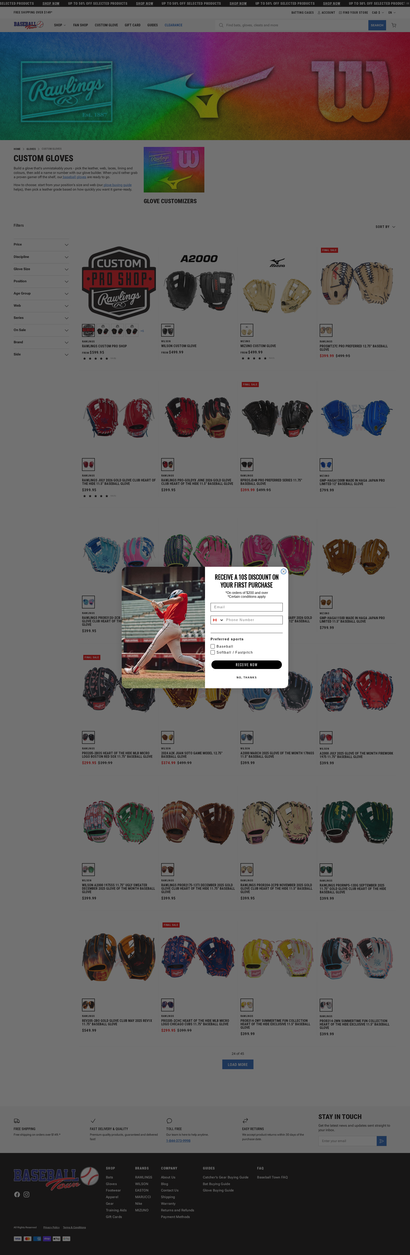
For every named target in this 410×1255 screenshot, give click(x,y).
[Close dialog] (283, 571)
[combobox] (217, 620)
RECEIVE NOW (247, 664)
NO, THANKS (247, 677)
